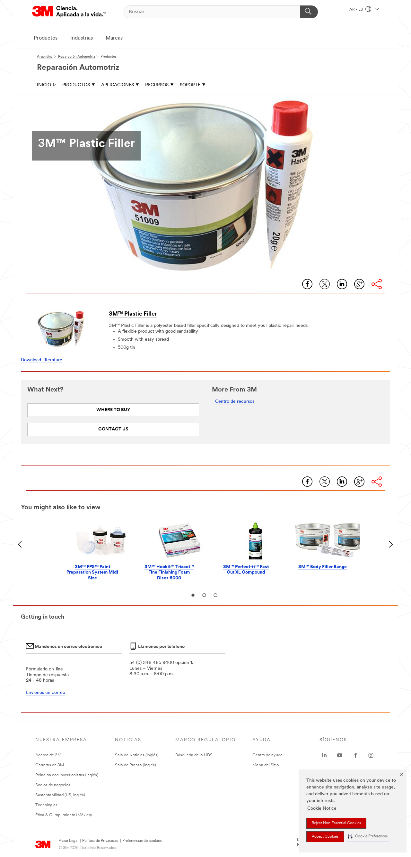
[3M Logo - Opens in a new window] (69, 12)
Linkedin (342, 284)
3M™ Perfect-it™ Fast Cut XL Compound (246, 570)
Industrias (81, 38)
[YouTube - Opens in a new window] (340, 755)
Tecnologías (46, 805)
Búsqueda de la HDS (194, 755)
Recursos (157, 85)
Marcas (114, 38)
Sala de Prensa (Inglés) (135, 765)
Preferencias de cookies (142, 841)
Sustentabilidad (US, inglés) (60, 795)
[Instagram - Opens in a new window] (371, 755)
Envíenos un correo (45, 692)
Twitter (324, 284)
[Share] (376, 284)
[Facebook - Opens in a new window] (355, 755)
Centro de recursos (234, 401)
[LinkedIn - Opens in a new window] (324, 755)
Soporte (190, 85)
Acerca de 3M (48, 755)
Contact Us (113, 429)
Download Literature (41, 360)
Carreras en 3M (49, 765)
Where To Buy (113, 410)
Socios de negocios (52, 785)
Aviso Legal (68, 841)
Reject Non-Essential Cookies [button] (336, 823)
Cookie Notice (322, 808)
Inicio (44, 85)
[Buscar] (309, 11)
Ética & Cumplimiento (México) (63, 815)
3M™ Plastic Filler (133, 314)
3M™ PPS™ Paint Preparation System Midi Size (92, 573)
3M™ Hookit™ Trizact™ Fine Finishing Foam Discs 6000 (169, 573)
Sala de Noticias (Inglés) (137, 755)
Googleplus (359, 284)
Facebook (307, 284)
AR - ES (356, 10)
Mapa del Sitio (265, 765)
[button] (367, 836)
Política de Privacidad (100, 841)
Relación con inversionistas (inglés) (66, 775)
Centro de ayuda (267, 755)
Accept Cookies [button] (325, 837)
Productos (45, 38)
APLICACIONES (117, 85)
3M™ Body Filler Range (322, 567)
